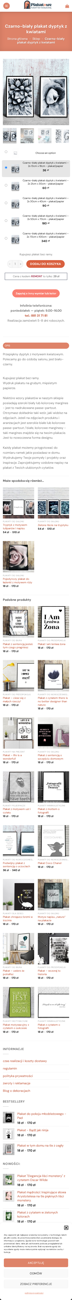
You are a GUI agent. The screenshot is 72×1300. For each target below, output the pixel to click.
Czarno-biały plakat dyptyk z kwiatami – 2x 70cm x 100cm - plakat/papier (46, 235)
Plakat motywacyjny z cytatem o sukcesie (16, 1026)
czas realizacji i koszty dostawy (25, 1061)
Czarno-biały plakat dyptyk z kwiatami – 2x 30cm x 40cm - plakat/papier (46, 200)
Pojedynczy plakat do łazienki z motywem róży (17, 580)
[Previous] (9, 92)
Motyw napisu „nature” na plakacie (51, 918)
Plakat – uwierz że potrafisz (13, 972)
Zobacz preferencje (36, 1284)
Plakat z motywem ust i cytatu (17, 810)
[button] (66, 1228)
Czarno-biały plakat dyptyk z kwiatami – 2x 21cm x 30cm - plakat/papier (46, 182)
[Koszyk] (67, 6)
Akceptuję (36, 1263)
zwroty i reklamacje (16, 1083)
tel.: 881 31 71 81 (36, 316)
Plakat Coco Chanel (49, 863)
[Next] (63, 92)
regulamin (10, 1068)
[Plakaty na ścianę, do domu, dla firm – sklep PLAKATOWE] (37, 6)
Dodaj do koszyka (45, 264)
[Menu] (6, 6)
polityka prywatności (34, 1293)
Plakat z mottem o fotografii (49, 810)
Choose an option (46, 153)
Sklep (36, 39)
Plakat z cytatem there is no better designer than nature (53, 701)
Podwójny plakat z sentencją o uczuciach (16, 864)
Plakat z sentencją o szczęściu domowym (50, 757)
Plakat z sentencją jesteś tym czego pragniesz (18, 646)
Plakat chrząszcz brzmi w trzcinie (18, 918)
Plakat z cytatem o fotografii (49, 1026)
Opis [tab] (7, 345)
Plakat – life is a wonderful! (12, 757)
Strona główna (17, 39)
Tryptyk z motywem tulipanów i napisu (15, 526)
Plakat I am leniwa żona (51, 644)
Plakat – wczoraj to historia (49, 972)
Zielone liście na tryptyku (53, 525)
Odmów (36, 1273)
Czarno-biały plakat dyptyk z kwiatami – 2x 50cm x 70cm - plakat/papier (46, 217)
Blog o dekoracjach (16, 1091)
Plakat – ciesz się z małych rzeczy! (14, 699)
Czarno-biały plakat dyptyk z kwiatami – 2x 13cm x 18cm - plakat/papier (46, 164)
